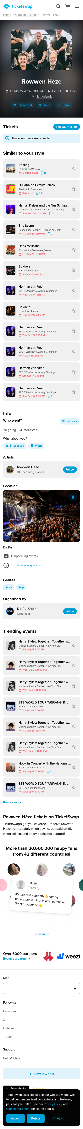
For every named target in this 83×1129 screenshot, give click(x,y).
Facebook (9, 1011)
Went (46, 105)
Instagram (9, 1028)
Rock (8, 587)
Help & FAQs (11, 1058)
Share (66, 105)
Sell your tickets (67, 127)
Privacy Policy (53, 1104)
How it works (44, 1074)
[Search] (58, 6)
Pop (21, 587)
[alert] (41, 1107)
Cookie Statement (18, 1109)
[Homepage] (17, 6)
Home (7, 15)
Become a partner (15, 959)
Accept (15, 1118)
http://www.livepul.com (26, 565)
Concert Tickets (25, 15)
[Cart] (67, 6)
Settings (56, 1118)
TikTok (7, 1037)
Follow (70, 470)
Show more (70, 421)
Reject (35, 1118)
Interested (25, 105)
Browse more (12, 802)
